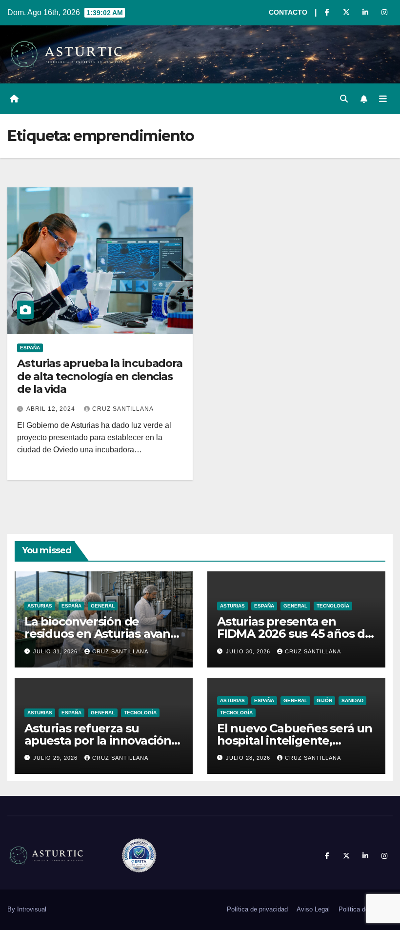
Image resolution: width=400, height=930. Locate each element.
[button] (344, 99)
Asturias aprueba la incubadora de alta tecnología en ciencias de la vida (99, 376)
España (30, 347)
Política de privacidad (257, 909)
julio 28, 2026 (249, 758)
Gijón (324, 700)
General (103, 605)
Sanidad (352, 700)
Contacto (288, 12)
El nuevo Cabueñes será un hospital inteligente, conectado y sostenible (294, 740)
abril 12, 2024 (51, 408)
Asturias (39, 605)
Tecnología (333, 605)
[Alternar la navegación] (383, 99)
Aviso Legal (313, 909)
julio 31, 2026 (56, 651)
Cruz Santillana (123, 408)
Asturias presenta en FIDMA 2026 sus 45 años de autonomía (294, 633)
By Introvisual (26, 909)
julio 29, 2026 (56, 758)
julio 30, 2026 (249, 651)
